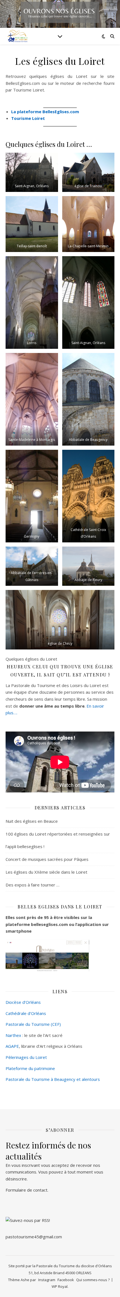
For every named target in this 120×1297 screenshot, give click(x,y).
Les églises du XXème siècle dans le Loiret (46, 872)
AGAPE (12, 1046)
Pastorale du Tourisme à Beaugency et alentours (53, 1079)
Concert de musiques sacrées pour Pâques (47, 859)
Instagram (46, 1279)
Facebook (65, 1279)
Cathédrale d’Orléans (26, 1013)
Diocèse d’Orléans (23, 1002)
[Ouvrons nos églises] (17, 36)
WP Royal (60, 1286)
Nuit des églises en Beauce (32, 821)
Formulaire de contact (26, 1190)
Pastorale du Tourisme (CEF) (33, 1024)
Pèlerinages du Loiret (26, 1057)
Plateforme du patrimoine (30, 1068)
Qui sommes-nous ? (93, 1279)
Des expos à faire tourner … (32, 885)
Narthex (13, 1035)
